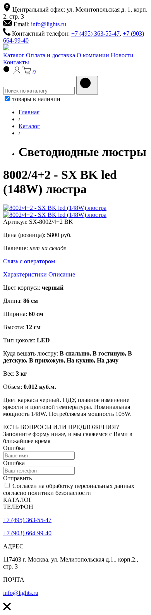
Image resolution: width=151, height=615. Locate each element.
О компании (93, 55)
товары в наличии (35, 99)
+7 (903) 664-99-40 (27, 533)
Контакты (16, 62)
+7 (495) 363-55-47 (95, 33)
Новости (122, 55)
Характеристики (25, 274)
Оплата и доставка (50, 55)
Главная (29, 112)
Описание (61, 274)
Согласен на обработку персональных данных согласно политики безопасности (68, 489)
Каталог (13, 55)
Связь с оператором (29, 261)
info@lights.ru (48, 24)
